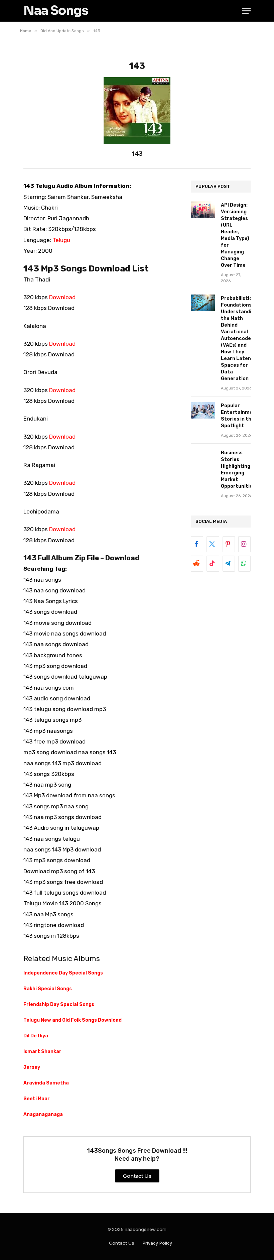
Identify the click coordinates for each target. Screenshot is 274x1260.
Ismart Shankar (42, 1051)
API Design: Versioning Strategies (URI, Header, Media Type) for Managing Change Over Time (235, 235)
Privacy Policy (157, 1243)
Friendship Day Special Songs (58, 1004)
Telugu (61, 240)
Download (62, 297)
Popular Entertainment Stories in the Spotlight (239, 416)
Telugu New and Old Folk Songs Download (72, 1020)
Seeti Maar (36, 1099)
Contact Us (121, 1243)
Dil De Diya (35, 1036)
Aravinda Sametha (46, 1083)
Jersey (31, 1067)
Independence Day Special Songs (63, 973)
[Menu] (246, 10)
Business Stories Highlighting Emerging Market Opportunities (238, 469)
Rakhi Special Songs (47, 989)
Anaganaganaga (43, 1114)
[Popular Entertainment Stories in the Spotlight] (203, 410)
